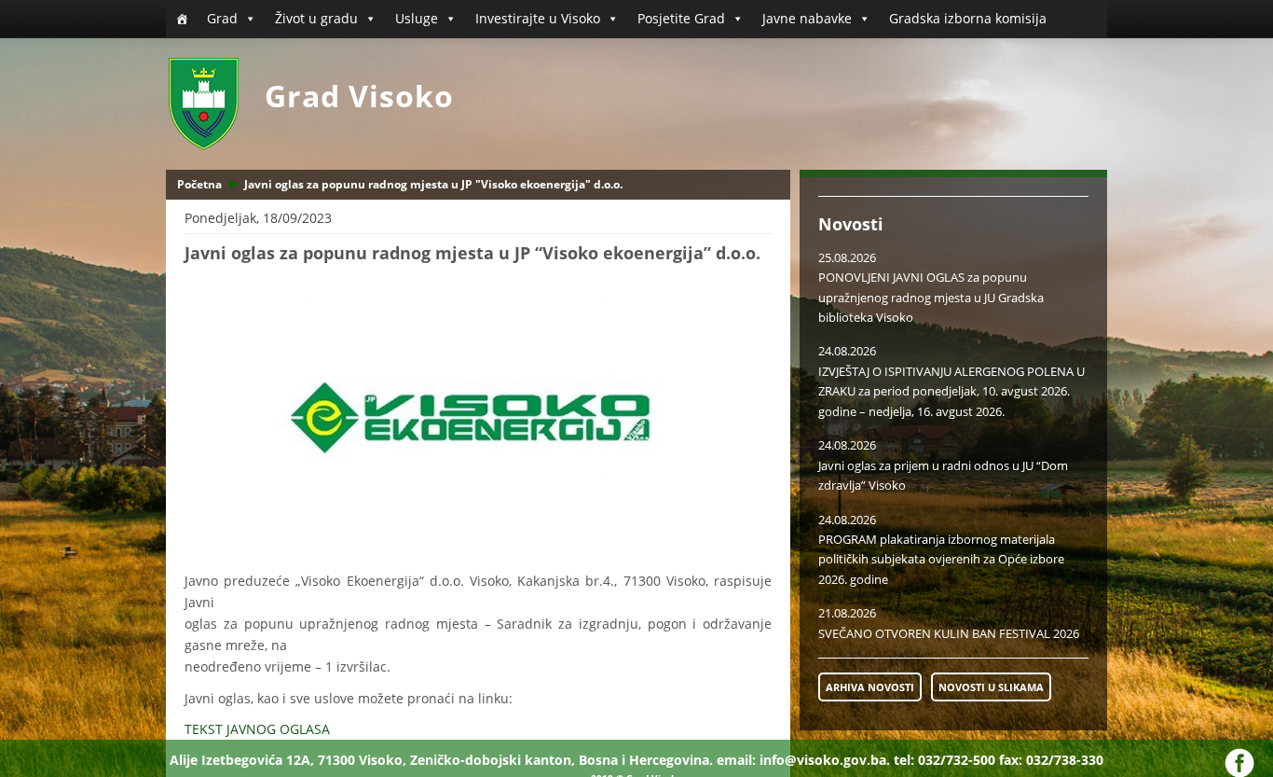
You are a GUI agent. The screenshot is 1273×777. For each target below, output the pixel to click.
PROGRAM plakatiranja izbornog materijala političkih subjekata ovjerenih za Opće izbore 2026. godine (941, 559)
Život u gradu (316, 18)
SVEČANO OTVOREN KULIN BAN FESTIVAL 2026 (948, 633)
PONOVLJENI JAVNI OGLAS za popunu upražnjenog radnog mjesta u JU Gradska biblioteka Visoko (931, 297)
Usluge (416, 18)
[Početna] (182, 18)
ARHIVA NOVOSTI (870, 687)
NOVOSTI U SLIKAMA (991, 687)
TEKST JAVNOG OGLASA (259, 729)
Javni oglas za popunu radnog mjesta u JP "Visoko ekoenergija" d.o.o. (433, 184)
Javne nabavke (807, 18)
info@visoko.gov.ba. (825, 760)
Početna (199, 184)
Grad (222, 18)
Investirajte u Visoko (537, 18)
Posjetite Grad (681, 18)
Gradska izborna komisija (968, 18)
